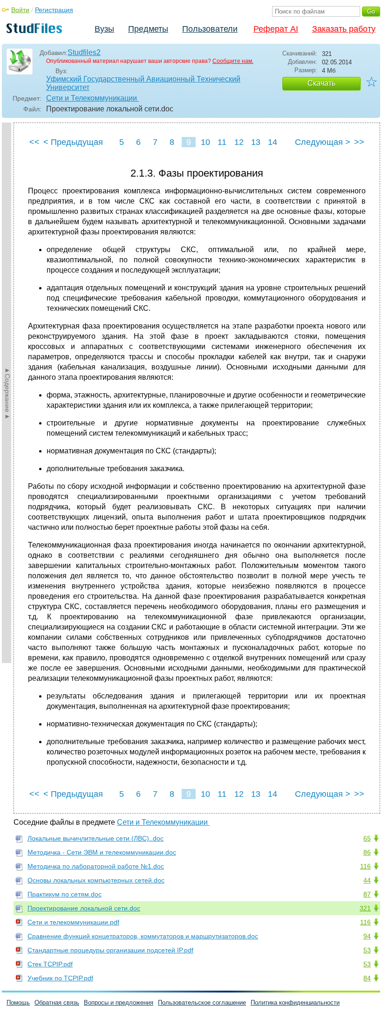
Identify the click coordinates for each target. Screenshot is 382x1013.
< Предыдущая (73, 142)
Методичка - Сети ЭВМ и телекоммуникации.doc (101, 852)
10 (205, 142)
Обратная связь (56, 1002)
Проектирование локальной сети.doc (83, 908)
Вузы (104, 29)
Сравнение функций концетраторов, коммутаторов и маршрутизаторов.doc (142, 936)
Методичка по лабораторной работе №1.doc (95, 866)
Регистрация (54, 10)
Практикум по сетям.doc (64, 894)
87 (367, 894)
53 (367, 950)
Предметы (148, 29)
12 (239, 142)
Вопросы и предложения (118, 1002)
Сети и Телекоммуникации (92, 98)
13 (255, 142)
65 (367, 838)
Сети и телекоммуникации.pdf (73, 922)
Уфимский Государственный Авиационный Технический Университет (143, 83)
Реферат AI (275, 29)
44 (367, 880)
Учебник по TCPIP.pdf (60, 978)
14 (272, 142)
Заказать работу (343, 29)
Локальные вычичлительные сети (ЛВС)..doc (95, 838)
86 (367, 852)
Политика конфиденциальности (295, 1002)
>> (359, 142)
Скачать (321, 83)
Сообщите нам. (232, 61)
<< (34, 142)
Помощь (18, 1002)
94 (367, 936)
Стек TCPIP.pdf (50, 964)
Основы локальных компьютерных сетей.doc (95, 880)
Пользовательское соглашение (202, 1002)
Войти (20, 10)
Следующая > (322, 142)
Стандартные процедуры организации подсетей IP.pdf (110, 950)
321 (365, 908)
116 (365, 866)
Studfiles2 (84, 52)
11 (222, 142)
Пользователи (210, 29)
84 (367, 978)
